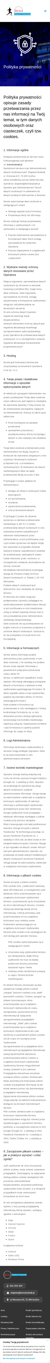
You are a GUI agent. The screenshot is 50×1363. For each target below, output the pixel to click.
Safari (11, 1231)
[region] (25, 1350)
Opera (11, 1239)
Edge (10, 1220)
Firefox (11, 1235)
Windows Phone (16, 1259)
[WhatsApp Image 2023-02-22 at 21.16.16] (18, 4)
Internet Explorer (16, 1224)
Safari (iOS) (13, 1255)
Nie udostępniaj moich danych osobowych (19, 1358)
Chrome (12, 1228)
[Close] (47, 1340)
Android (12, 1251)
